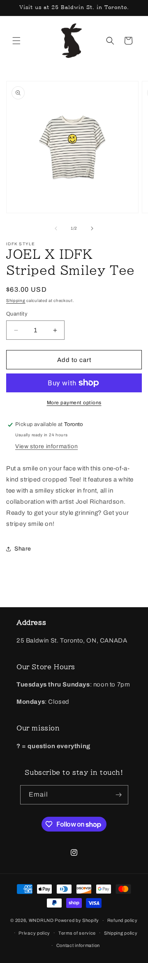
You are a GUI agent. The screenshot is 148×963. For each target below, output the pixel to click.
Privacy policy (34, 933)
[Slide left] (56, 228)
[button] (16, 41)
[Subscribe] (119, 794)
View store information (46, 446)
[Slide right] (92, 228)
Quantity (17, 314)
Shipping (15, 300)
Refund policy (122, 920)
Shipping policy (121, 933)
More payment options (74, 402)
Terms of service (77, 933)
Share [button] (22, 549)
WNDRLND (41, 920)
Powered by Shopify (77, 920)
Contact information (78, 945)
